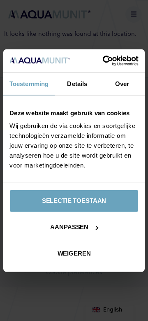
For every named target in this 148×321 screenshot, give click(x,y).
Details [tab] (77, 83)
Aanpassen (69, 226)
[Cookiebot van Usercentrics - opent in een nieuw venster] (104, 61)
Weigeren (74, 253)
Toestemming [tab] (29, 83)
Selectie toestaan (74, 200)
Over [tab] (122, 83)
